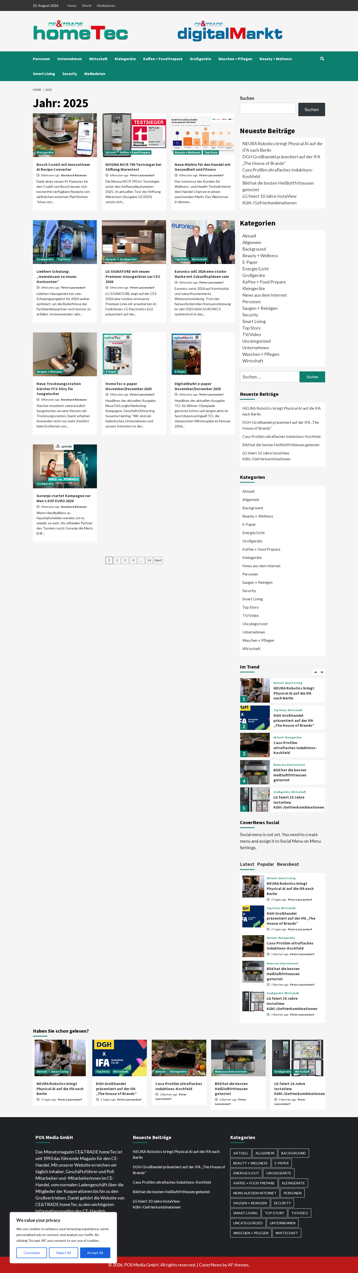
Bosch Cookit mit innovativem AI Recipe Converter (63, 167)
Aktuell (111, 152)
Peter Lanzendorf (142, 175)
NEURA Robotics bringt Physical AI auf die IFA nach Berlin (281, 411)
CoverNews (210, 1264)
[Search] (322, 58)
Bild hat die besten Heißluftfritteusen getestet (281, 444)
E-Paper (111, 371)
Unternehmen (69, 58)
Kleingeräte (125, 58)
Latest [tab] (247, 864)
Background (254, 249)
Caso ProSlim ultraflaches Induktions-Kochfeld (281, 436)
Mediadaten (106, 5)
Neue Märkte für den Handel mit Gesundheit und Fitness (203, 167)
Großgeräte (200, 58)
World (86, 5)
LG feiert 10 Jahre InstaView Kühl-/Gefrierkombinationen (266, 456)
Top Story (210, 152)
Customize (32, 1253)
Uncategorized (256, 341)
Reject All (63, 1253)
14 (149, 560)
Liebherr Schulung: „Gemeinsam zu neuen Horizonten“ (56, 276)
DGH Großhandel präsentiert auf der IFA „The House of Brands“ (280, 425)
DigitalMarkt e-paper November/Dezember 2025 (198, 386)
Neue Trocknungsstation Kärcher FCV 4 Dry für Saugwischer (59, 388)
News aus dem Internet (264, 295)
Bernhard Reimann (74, 175)
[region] (63, 1237)
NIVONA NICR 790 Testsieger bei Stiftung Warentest (133, 167)
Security (69, 73)
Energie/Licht (255, 268)
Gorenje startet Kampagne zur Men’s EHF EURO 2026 (64, 498)
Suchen (247, 98)
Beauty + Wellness (276, 58)
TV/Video (251, 334)
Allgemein (251, 242)
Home (71, 5)
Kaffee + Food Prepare (162, 58)
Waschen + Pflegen (235, 58)
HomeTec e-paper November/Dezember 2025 (128, 386)
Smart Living (44, 73)
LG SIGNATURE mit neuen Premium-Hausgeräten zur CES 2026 (132, 276)
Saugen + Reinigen (49, 371)
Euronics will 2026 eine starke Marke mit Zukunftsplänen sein (202, 274)
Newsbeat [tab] (288, 864)
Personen (41, 58)
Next (158, 560)
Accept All (95, 1253)
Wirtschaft (98, 58)
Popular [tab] (265, 864)
